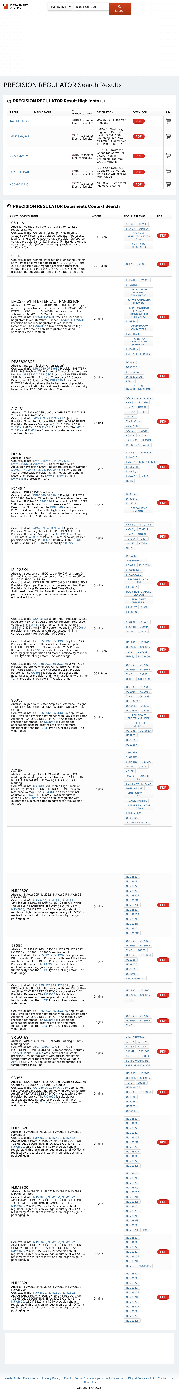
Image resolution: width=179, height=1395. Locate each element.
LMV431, (50, 475)
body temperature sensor (138, 593)
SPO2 (144, 607)
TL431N (146, 440)
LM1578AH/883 (19, 136)
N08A (129, 480)
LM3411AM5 (133, 333)
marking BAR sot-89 (138, 777)
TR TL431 (131, 440)
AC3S (146, 444)
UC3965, (143, 651)
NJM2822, (145, 1265)
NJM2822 (68, 900)
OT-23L (142, 223)
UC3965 (62, 641)
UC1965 (38, 641)
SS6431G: (32, 795)
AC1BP (130, 771)
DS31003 (144, 1051)
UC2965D (131, 739)
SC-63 (130, 223)
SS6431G (39, 786)
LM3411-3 (132, 349)
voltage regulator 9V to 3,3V (138, 236)
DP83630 (39, 368)
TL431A (16, 427)
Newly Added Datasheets (21, 1378)
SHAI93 (130, 228)
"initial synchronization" (138, 387)
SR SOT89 (132, 1055)
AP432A (38, 1053)
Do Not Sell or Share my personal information (94, 1378)
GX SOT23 (132, 817)
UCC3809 (144, 656)
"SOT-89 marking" (137, 822)
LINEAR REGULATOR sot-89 (139, 807)
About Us (89, 1382)
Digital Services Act (141, 1378)
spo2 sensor (134, 569)
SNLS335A (30, 374)
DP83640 (39, 495)
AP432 (21, 1053)
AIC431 (55, 424)
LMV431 (38, 460)
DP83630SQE (134, 376)
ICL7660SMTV (18, 156)
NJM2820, (40, 900)
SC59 (145, 1055)
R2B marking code (138, 1065)
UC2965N (132, 744)
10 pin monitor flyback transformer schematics (139, 312)
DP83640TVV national (139, 510)
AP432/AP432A (43, 1047)
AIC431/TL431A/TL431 (48, 418)
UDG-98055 (133, 1087)
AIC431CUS (132, 425)
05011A (143, 228)
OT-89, (143, 543)
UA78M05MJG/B (20, 121)
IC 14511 (131, 503)
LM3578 (131, 321)
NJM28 (130, 1265)
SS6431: (16, 627)
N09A (144, 476)
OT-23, (130, 548)
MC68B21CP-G (19, 184)
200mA (130, 1051)
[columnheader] (19, 112)
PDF (139, 121)
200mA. (130, 416)
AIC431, (81, 427)
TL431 (46, 427)
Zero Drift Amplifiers (139, 601)
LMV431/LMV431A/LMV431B (29, 463)
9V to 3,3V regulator (138, 245)
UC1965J (145, 730)
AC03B (143, 430)
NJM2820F (132, 895)
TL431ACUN (133, 421)
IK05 (145, 1229)
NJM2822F (132, 904)
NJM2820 (131, 909)
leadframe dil (135, 978)
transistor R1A (136, 800)
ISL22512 (131, 607)
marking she (134, 788)
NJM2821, (54, 900)
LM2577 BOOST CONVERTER (138, 328)
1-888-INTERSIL (135, 560)
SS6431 (38, 618)
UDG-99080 (133, 701)
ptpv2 (130, 381)
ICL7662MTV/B (19, 172)
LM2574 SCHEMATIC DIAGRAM (139, 302)
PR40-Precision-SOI (138, 581)
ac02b (130, 435)
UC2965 (50, 641)
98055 (146, 710)
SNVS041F (18, 469)
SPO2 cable (133, 574)
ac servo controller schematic (138, 341)
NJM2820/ (18, 909)
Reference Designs (139, 724)
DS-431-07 (132, 444)
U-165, (130, 656)
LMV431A (50, 460)
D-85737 (131, 555)
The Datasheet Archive (15, 6)
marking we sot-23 (139, 794)
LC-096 (130, 565)
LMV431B (63, 460)
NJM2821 (131, 918)
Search (120, 10)
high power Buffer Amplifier (139, 717)
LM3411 (38, 317)
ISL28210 (131, 611)
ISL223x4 (145, 565)
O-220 (129, 264)
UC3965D (132, 973)
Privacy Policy (51, 1378)
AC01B (142, 435)
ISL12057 (131, 586)
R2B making (133, 813)
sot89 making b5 (137, 1060)
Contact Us (165, 1378)
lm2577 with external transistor (139, 292)
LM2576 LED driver (138, 353)
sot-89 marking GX (138, 783)
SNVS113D (66, 320)
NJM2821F (132, 900)
